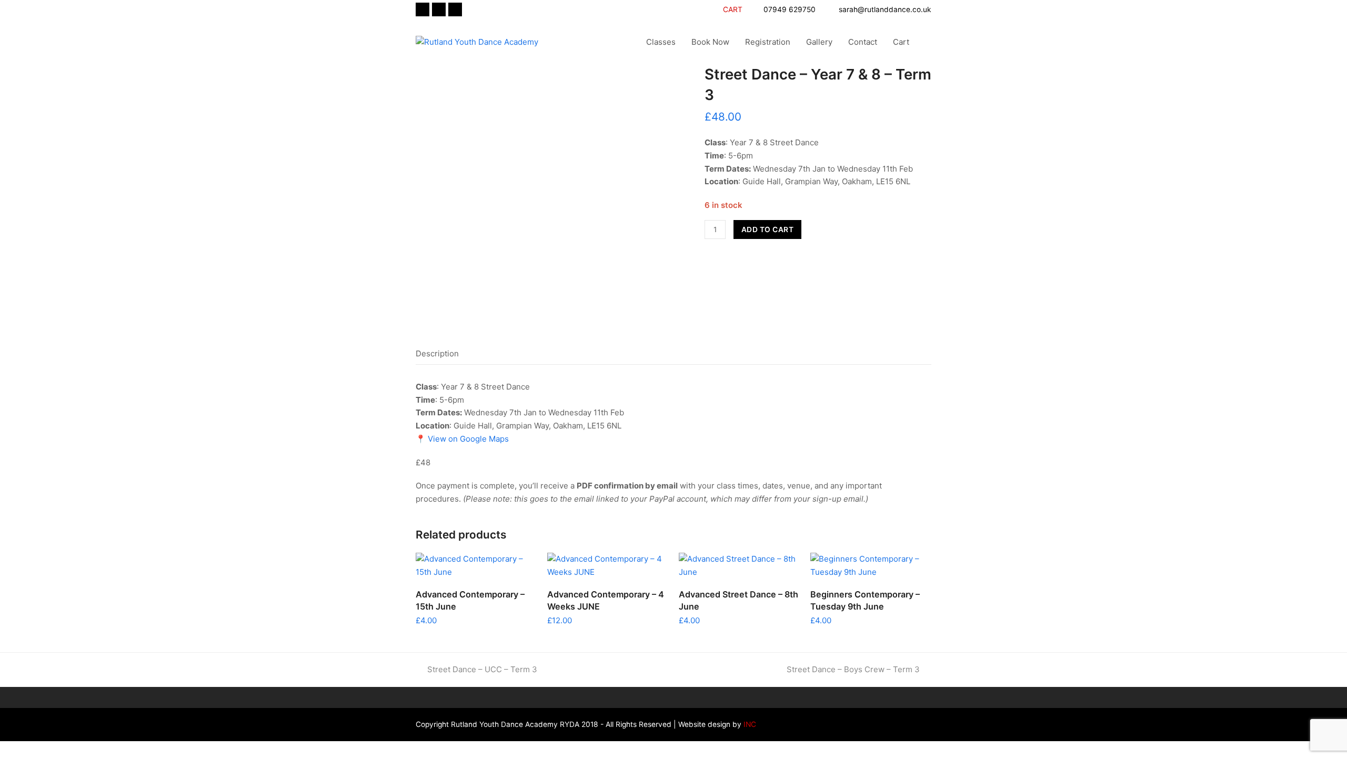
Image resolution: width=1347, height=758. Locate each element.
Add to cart (767, 229)
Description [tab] (437, 353)
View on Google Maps (467, 439)
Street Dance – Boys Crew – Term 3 (853, 669)
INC (748, 724)
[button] (928, 42)
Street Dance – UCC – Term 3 (482, 669)
